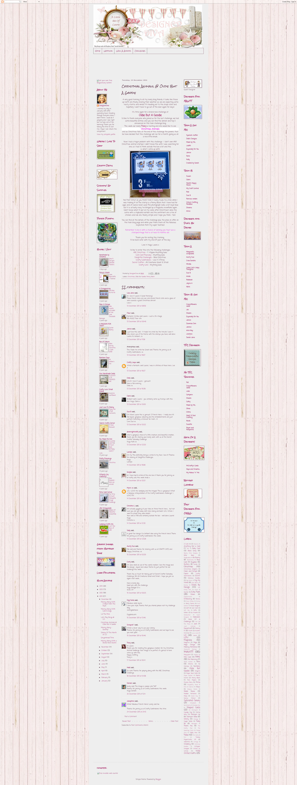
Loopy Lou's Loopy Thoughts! (192, 268)
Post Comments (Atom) (139, 725)
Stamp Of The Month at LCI (109, 633)
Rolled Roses (189, 691)
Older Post (174, 721)
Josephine (130, 701)
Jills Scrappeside (105, 508)
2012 (101, 593)
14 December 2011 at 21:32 (136, 523)
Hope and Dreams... (193, 469)
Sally (128, 530)
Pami (188, 156)
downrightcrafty (133, 432)
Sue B (129, 412)
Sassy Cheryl (189, 698)
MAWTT (188, 652)
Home (97, 51)
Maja (195, 642)
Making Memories (190, 647)
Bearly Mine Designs (191, 553)
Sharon (188, 398)
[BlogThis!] (152, 273)
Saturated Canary (192, 700)
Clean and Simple (190, 571)
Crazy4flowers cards (191, 305)
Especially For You (192, 149)
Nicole (188, 421)
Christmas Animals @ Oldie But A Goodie (108, 623)
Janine (188, 327)
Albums (196, 544)
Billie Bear (189, 555)
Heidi (128, 667)
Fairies (198, 599)
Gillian (186, 612)
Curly (129, 562)
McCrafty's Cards (192, 466)
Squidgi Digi (188, 712)
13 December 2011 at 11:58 (136, 339)
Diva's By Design (192, 586)
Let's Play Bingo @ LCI (107, 618)
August (104, 657)
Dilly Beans (195, 583)
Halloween (196, 617)
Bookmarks (190, 560)
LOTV (186, 637)
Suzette (189, 424)
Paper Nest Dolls (192, 673)
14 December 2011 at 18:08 (136, 465)
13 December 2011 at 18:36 (136, 389)
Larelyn (129, 452)
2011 (101, 596)
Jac (187, 310)
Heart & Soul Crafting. (190, 416)
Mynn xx (130, 488)
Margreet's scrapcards (190, 253)
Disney (186, 585)
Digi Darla (130, 600)
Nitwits (190, 664)
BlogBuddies (187, 558)
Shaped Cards (193, 707)
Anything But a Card (192, 546)
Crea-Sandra (190, 260)
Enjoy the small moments (112, 411)
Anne (188, 211)
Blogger (158, 779)
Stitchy (186, 719)
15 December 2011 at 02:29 (136, 555)
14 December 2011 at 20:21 (136, 480)
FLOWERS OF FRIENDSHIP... (112, 378)
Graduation (187, 615)
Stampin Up (195, 714)
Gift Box (187, 610)
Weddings (108, 51)
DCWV (197, 576)
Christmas (131, 277)
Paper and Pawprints (190, 429)
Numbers (197, 666)
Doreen (129, 683)
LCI (185, 635)
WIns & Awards (123, 51)
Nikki (198, 662)
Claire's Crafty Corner (107, 423)
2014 (101, 586)
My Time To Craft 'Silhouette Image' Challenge (112, 498)
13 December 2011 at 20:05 (136, 404)
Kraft (190, 631)
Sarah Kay (194, 696)
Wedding (187, 744)
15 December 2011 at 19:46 (136, 636)
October (104, 650)
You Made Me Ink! (105, 439)
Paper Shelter (188, 675)
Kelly (188, 159)
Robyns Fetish (192, 689)
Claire (129, 396)
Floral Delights (195, 606)
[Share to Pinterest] (158, 273)
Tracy (129, 643)
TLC (185, 737)
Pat (187, 382)
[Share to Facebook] (156, 273)
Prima (198, 682)
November (105, 647)
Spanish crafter (192, 135)
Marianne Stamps (190, 649)
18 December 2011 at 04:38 (136, 676)
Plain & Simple (104, 304)
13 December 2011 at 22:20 (136, 445)
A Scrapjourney (105, 288)
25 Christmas (112, 462)
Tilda (186, 735)
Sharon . (189, 313)
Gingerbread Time (107, 638)
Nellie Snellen (188, 662)
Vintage (196, 742)
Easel (196, 590)
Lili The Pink (105, 614)
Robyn (198, 687)
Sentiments (187, 705)
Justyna (189, 334)
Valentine (187, 742)
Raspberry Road (192, 685)
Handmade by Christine (104, 256)
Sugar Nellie (188, 721)
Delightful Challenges (143, 257)
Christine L (131, 506)
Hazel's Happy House (191, 184)
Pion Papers (191, 680)
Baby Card (196, 548)
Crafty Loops (131, 362)
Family (198, 601)
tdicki (188, 287)
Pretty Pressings (105, 458)
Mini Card (187, 657)
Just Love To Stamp (106, 407)
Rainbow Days (104, 358)
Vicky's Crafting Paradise (192, 203)
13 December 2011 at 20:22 (136, 425)
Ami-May (189, 330)
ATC (188, 548)
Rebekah (189, 280)
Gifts (195, 610)
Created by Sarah (192, 163)
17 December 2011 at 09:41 (136, 660)
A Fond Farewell (112, 426)
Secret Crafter (138, 262)
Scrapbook (193, 703)
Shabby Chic (196, 705)
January (104, 681)
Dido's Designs (191, 139)
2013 (101, 589)
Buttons (187, 564)
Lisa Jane (130, 293)
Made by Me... (191, 142)
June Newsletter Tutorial (112, 276)
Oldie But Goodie (141, 277)
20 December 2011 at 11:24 (136, 694)
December (105, 599)
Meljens (196, 655)
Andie (188, 276)
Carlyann (189, 395)
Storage (196, 719)
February (104, 677)
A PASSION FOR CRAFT (105, 325)
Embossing (188, 599)
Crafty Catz (143, 265)
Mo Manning (192, 659)
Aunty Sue (131, 546)
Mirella (188, 264)
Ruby (185, 696)
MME (197, 657)
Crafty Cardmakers (143, 260)
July (103, 660)
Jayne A (189, 283)
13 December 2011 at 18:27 (136, 371)
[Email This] (149, 273)
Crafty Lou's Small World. (106, 390)
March (104, 674)
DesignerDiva (104, 106)
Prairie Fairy (188, 682)
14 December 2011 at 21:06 (136, 498)
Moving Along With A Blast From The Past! (108, 604)
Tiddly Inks (193, 733)
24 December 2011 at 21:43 (136, 712)
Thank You (188, 726)
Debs (129, 378)
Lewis (195, 635)
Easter (186, 592)
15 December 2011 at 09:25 (136, 593)
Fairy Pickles (190, 601)
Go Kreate (194, 612)
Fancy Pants (190, 603)
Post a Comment (131, 716)
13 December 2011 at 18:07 (136, 355)
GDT (187, 608)
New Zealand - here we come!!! (112, 481)
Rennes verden (191, 199)
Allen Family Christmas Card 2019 (112, 348)
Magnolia (188, 640)
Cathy (188, 401)
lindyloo (129, 472)
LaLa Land (195, 633)
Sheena (189, 207)
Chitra (188, 412)
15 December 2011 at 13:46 (136, 618)
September (105, 654)
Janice (129, 329)
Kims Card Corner (105, 492)
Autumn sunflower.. (112, 395)
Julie (188, 391)
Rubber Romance (190, 694)
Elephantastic (188, 597)
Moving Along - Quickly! (106, 628)
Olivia (188, 408)
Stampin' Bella (192, 717)
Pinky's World (104, 272)
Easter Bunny (111, 329)
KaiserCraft (188, 628)
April (103, 671)
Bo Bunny (196, 557)
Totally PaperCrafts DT (192, 738)
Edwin (193, 594)
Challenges (140, 51)
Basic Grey (192, 551)
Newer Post (126, 721)
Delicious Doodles (194, 578)
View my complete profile (106, 134)
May (103, 667)
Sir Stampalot (193, 710)
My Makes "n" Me (192, 473)
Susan (188, 176)
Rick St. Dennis (188, 687)
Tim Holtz (196, 735)
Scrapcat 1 (130, 625)
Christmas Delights (190, 569)
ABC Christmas (139, 252)
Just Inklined (189, 626)
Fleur (129, 313)
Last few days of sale (112, 528)
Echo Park (195, 592)
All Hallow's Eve (112, 361)
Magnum (187, 642)
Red (187, 192)
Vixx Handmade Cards (107, 373)
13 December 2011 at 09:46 (136, 321)
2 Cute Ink (187, 544)
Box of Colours (104, 342)
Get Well (195, 608)
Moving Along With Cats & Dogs (108, 610)
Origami (197, 671)
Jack (195, 624)
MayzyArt (187, 655)
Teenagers (194, 724)
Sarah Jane (190, 337)
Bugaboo (194, 562)
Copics (186, 573)
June (103, 664)
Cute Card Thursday (143, 255)
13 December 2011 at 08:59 (136, 306)
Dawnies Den (191, 323)
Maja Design (189, 645)
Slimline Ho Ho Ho (112, 291)
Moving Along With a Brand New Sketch (109, 642)
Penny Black (151, 277)
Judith (188, 145)
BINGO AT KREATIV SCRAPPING (112, 513)
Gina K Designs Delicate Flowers (112, 262)
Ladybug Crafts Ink (106, 524)
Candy (195, 564)
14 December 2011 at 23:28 (136, 539)
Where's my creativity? (103, 475)
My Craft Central (192, 188)
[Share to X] (154, 273)
